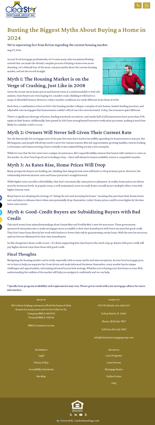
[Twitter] (70, 414)
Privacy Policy (41, 362)
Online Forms (113, 376)
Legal (41, 355)
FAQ (114, 383)
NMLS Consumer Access (41, 325)
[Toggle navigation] (146, 5)
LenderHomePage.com (86, 420)
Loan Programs (114, 355)
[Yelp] (86, 414)
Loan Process (114, 362)
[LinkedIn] (76, 414)
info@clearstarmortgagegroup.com (114, 337)
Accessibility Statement (41, 369)
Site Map (41, 376)
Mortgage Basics (114, 369)
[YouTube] (80, 414)
